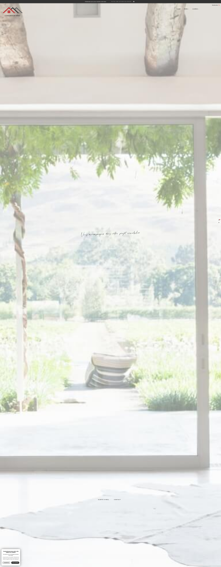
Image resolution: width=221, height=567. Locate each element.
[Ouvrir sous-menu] (188, 9)
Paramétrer (6, 562)
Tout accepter (15, 562)
